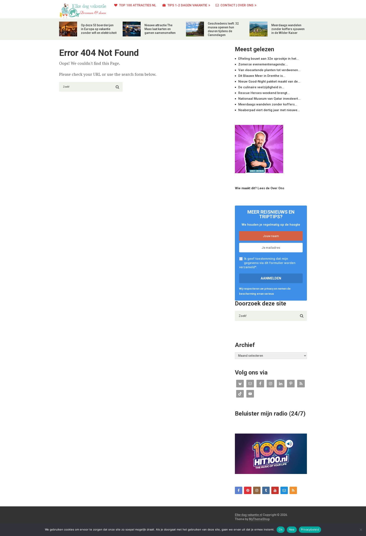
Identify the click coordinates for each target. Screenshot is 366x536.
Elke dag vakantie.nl (248, 515)
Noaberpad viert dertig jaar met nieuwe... (269, 110)
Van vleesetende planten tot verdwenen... (269, 70)
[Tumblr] (266, 490)
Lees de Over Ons (271, 188)
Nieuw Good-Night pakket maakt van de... (269, 81)
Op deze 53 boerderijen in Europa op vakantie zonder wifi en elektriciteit (98, 29)
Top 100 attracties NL (137, 5)
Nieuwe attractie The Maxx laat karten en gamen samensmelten (160, 29)
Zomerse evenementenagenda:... (263, 64)
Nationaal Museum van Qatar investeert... (269, 99)
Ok (281, 529)
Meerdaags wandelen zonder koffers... (267, 104)
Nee (292, 529)
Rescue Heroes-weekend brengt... (264, 93)
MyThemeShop (259, 519)
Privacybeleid (310, 529)
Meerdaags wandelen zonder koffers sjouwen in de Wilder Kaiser (288, 29)
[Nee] (361, 530)
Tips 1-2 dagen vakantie (186, 5)
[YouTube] (275, 490)
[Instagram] (257, 490)
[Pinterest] (247, 490)
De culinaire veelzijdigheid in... (261, 87)
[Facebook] (238, 490)
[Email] (284, 490)
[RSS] (293, 490)
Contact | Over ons (236, 5)
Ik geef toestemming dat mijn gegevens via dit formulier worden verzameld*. (267, 263)
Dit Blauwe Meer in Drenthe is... (261, 76)
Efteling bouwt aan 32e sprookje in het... (268, 59)
